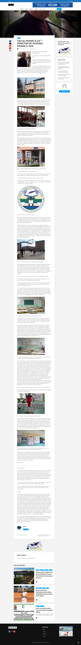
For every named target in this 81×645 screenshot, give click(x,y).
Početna (22, 9)
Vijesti (26, 9)
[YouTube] (14, 631)
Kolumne (31, 9)
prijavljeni (23, 558)
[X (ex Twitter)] (12, 631)
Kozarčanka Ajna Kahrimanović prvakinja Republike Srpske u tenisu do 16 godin (64, 67)
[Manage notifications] (78, 642)
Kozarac (37, 606)
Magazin (36, 9)
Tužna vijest (42, 606)
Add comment (30, 48)
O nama (44, 636)
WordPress (47, 642)
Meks (41, 642)
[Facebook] (9, 631)
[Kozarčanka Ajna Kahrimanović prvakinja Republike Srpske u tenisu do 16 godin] (24, 593)
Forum (41, 9)
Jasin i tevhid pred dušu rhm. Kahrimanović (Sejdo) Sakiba (44, 610)
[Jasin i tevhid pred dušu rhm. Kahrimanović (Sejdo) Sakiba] (24, 612)
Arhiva (44, 629)
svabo (19, 48)
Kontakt (9, 1)
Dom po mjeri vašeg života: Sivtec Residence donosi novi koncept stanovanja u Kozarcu (64, 63)
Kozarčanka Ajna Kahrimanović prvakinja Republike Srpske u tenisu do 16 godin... (44, 593)
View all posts (26, 529)
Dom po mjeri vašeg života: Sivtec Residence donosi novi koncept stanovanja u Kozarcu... (44, 575)
